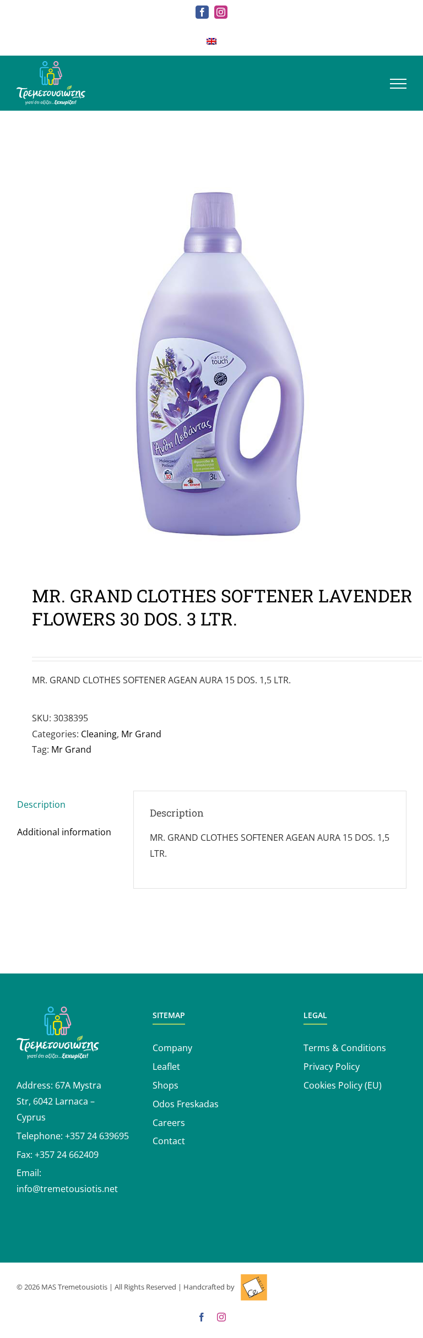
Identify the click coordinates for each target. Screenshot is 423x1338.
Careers (169, 1123)
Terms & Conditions (344, 1048)
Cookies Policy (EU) (342, 1085)
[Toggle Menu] (398, 84)
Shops (165, 1085)
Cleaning (99, 734)
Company (172, 1048)
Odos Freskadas (186, 1104)
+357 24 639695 (97, 1136)
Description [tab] (41, 804)
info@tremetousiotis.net (67, 1189)
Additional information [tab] (64, 832)
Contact (169, 1141)
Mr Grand (141, 734)
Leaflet (166, 1066)
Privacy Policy (331, 1066)
